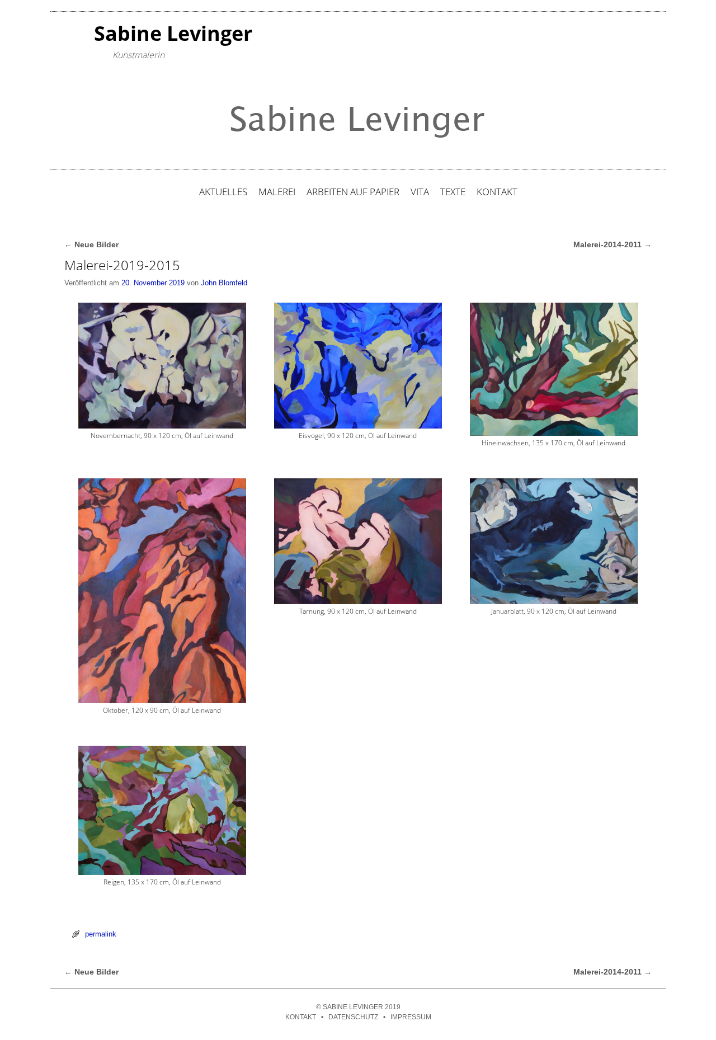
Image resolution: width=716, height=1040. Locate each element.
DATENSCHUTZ (353, 1017)
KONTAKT (497, 191)
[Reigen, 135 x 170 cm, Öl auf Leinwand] (162, 810)
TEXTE (452, 191)
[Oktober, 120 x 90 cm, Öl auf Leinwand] (162, 591)
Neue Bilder (91, 244)
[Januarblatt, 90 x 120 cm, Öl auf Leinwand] (554, 541)
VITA (420, 191)
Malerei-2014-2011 (612, 244)
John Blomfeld (224, 283)
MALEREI (276, 191)
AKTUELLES (223, 191)
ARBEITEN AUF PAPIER (353, 191)
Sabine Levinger (173, 33)
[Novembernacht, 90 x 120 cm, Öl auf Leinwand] (162, 366)
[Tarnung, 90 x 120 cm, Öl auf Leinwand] (358, 541)
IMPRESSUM (410, 1017)
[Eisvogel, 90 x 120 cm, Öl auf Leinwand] (358, 366)
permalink (100, 934)
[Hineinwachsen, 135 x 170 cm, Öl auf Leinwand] (554, 369)
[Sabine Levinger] (358, 119)
